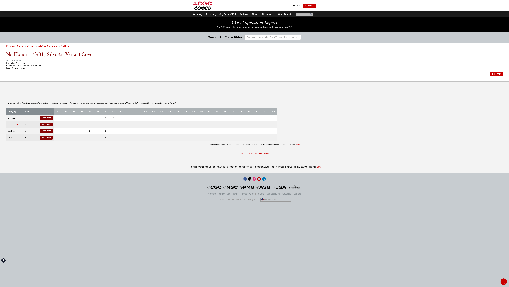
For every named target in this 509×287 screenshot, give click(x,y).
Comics (30, 46)
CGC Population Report (254, 22)
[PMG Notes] (247, 187)
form (318, 167)
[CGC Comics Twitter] (249, 179)
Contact (297, 194)
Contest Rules (273, 194)
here (298, 145)
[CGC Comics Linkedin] (264, 179)
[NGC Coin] (230, 187)
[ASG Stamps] (263, 187)
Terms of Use (224, 194)
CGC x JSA (13, 124)
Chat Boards (285, 14)
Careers (212, 194)
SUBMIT (309, 6)
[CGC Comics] (214, 187)
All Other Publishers (47, 46)
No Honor (65, 46)
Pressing (211, 14)
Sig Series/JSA (227, 14)
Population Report (14, 46)
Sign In (297, 6)
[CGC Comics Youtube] (259, 179)
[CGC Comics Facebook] (245, 179)
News (255, 14)
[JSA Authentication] (279, 187)
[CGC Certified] (202, 5)
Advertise (286, 194)
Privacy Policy (247, 194)
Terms (235, 194)
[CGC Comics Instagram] (254, 179)
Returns (260, 194)
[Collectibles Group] (295, 187)
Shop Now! (46, 118)
